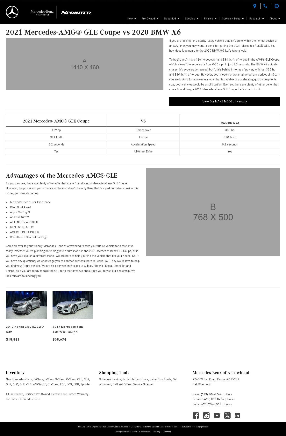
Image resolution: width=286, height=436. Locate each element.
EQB (76, 384)
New (130, 18)
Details (16, 349)
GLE (22, 384)
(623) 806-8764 (211, 394)
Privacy (157, 432)
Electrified (170, 18)
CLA (86, 379)
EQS (69, 384)
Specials (190, 18)
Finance (208, 18)
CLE (79, 379)
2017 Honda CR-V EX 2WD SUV (25, 329)
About (273, 18)
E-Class (49, 379)
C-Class (38, 379)
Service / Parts (231, 18)
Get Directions (202, 384)
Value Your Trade (160, 379)
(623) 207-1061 (211, 404)
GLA (8, 384)
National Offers (122, 384)
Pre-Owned (148, 18)
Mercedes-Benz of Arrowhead (221, 372)
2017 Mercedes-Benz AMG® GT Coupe (68, 329)
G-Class (71, 379)
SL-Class (53, 384)
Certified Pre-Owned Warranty (70, 394)
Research (255, 18)
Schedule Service (110, 379)
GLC (15, 384)
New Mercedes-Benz (19, 379)
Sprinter (85, 384)
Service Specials (143, 384)
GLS (29, 384)
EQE (62, 384)
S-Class (60, 379)
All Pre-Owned (14, 394)
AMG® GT (39, 384)
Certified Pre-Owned (37, 394)
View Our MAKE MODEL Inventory (225, 101)
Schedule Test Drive (135, 379)
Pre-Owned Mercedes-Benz (23, 399)
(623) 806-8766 (214, 399)
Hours (228, 394)
